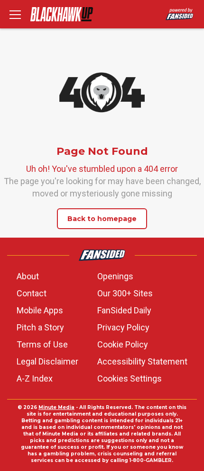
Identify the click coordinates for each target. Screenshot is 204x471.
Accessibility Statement (142, 361)
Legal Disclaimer (47, 361)
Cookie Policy (122, 344)
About (28, 276)
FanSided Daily (124, 310)
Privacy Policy (123, 327)
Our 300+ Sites (125, 293)
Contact (31, 293)
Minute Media (56, 407)
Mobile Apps (40, 310)
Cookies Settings (129, 378)
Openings (115, 276)
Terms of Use (42, 344)
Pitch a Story (40, 327)
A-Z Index (35, 378)
